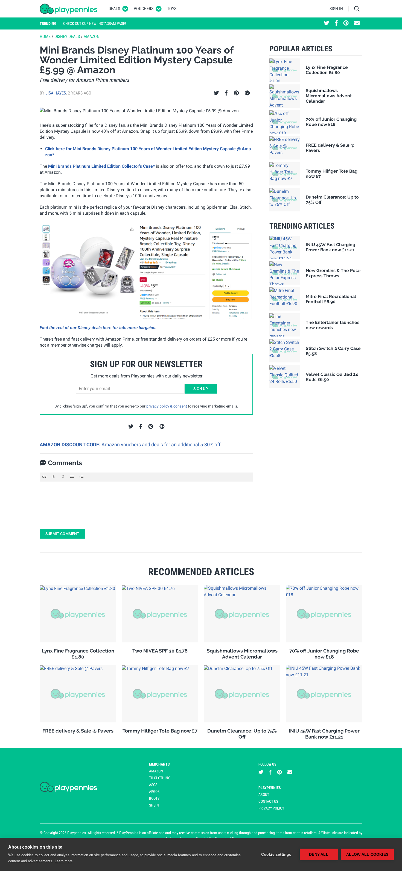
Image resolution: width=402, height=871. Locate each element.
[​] (146, 501)
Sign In (336, 8)
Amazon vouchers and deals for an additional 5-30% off (160, 444)
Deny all (318, 854)
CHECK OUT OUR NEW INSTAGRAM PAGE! (94, 23)
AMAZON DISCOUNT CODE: (70, 444)
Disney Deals (67, 36)
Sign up (200, 388)
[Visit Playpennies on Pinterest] (345, 23)
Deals (114, 8)
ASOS (153, 785)
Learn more (63, 861)
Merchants (159, 764)
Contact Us (268, 801)
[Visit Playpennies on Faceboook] (336, 23)
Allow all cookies (367, 854)
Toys (171, 8)
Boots (154, 798)
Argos (154, 791)
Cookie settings (276, 854)
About (263, 794)
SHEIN (154, 805)
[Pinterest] (236, 93)
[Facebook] (226, 93)
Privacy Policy (271, 808)
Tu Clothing (159, 778)
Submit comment (62, 534)
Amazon (92, 36)
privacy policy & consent (166, 406)
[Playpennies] (69, 8)
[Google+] (247, 93)
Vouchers (143, 8)
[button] (44, 477)
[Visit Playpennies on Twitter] (326, 23)
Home (45, 36)
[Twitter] (216, 93)
